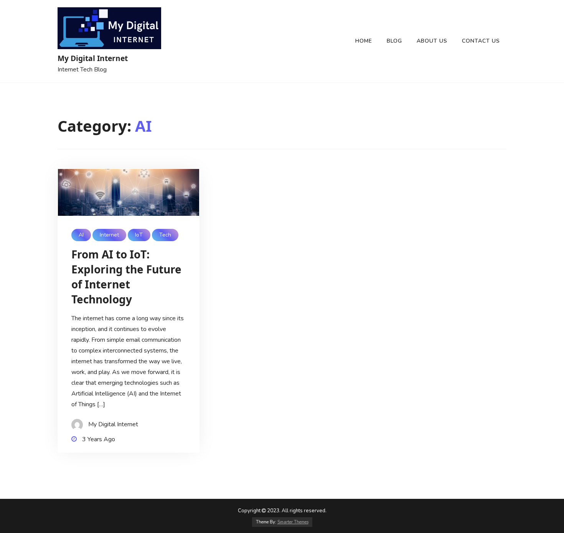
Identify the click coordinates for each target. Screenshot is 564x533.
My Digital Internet (93, 58)
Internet (109, 234)
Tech (165, 234)
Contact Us (481, 41)
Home (363, 41)
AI (81, 234)
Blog (394, 41)
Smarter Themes (292, 522)
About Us (432, 41)
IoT (139, 234)
